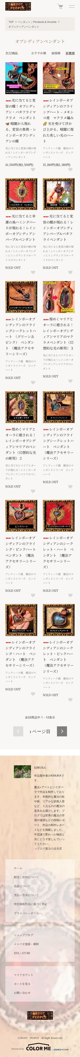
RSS (16, 953)
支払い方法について (26, 895)
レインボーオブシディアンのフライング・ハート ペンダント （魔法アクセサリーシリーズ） (20, 654)
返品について (22, 886)
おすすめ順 (38, 53)
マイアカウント (23, 975)
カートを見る (22, 984)
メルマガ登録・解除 (26, 944)
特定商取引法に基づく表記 (30, 904)
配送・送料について (26, 877)
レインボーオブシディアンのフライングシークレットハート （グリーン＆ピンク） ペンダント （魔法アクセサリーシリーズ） (20, 336)
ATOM (26, 953)
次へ (62, 731)
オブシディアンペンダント (24, 26)
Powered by (17, 1048)
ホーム (18, 868)
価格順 (55, 53)
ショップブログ (23, 935)
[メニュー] (71, 6)
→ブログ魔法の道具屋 (48, 848)
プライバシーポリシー (28, 913)
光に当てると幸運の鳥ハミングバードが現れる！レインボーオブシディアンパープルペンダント (20, 228)
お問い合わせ (22, 993)
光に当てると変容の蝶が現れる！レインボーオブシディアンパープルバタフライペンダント (58, 228)
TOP (11, 22)
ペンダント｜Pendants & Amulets (37, 22)
